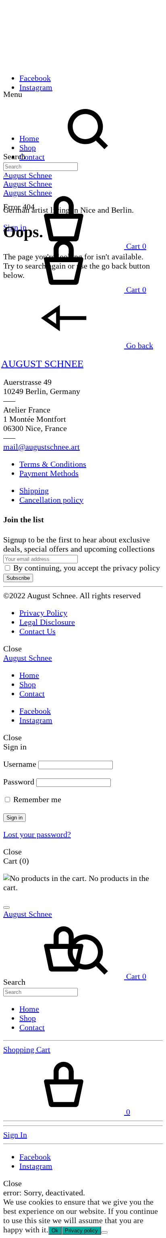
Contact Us (37, 631)
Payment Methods (49, 473)
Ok (55, 1231)
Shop (27, 147)
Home (29, 138)
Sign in (14, 818)
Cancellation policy (51, 499)
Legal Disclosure (47, 622)
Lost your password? (37, 834)
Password (18, 781)
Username (19, 764)
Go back (138, 345)
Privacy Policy (43, 612)
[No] (104, 1232)
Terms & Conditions (52, 464)
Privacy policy (81, 1231)
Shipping (34, 490)
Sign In (15, 1134)
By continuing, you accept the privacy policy (85, 567)
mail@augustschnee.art (41, 446)
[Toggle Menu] (6, 177)
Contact (32, 156)
